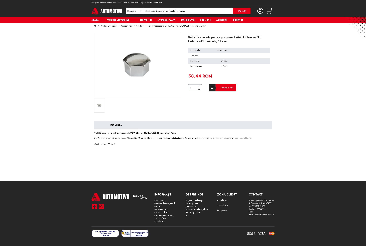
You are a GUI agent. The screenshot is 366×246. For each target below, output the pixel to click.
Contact (238, 20)
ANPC (188, 215)
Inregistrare (222, 210)
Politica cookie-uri (161, 212)
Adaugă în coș (226, 87)
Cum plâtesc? (160, 200)
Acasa (95, 20)
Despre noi (146, 20)
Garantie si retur (161, 209)
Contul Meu (222, 200)
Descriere (116, 124)
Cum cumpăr (188, 20)
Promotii (205, 20)
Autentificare (222, 205)
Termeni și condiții (193, 212)
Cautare (241, 11)
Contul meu (159, 221)
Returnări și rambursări (163, 215)
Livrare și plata (166, 20)
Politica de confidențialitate (197, 209)
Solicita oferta (160, 218)
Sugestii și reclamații (194, 200)
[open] (133, 20)
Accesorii (221, 20)
